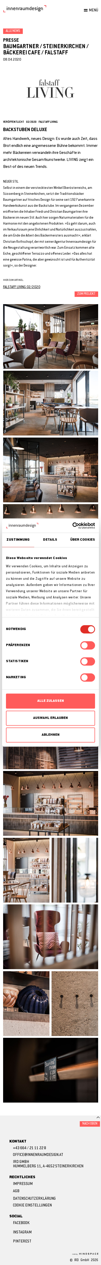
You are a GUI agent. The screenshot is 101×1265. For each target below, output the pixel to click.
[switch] (87, 645)
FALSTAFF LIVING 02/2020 (21, 287)
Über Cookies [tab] (82, 539)
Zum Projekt (86, 294)
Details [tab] (50, 539)
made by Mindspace (84, 1253)
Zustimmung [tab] (18, 539)
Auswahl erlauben (50, 718)
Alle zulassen (50, 700)
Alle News (13, 31)
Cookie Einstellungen (32, 1205)
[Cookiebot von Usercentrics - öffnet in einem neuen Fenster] (72, 525)
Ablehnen (51, 734)
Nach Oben (89, 1123)
